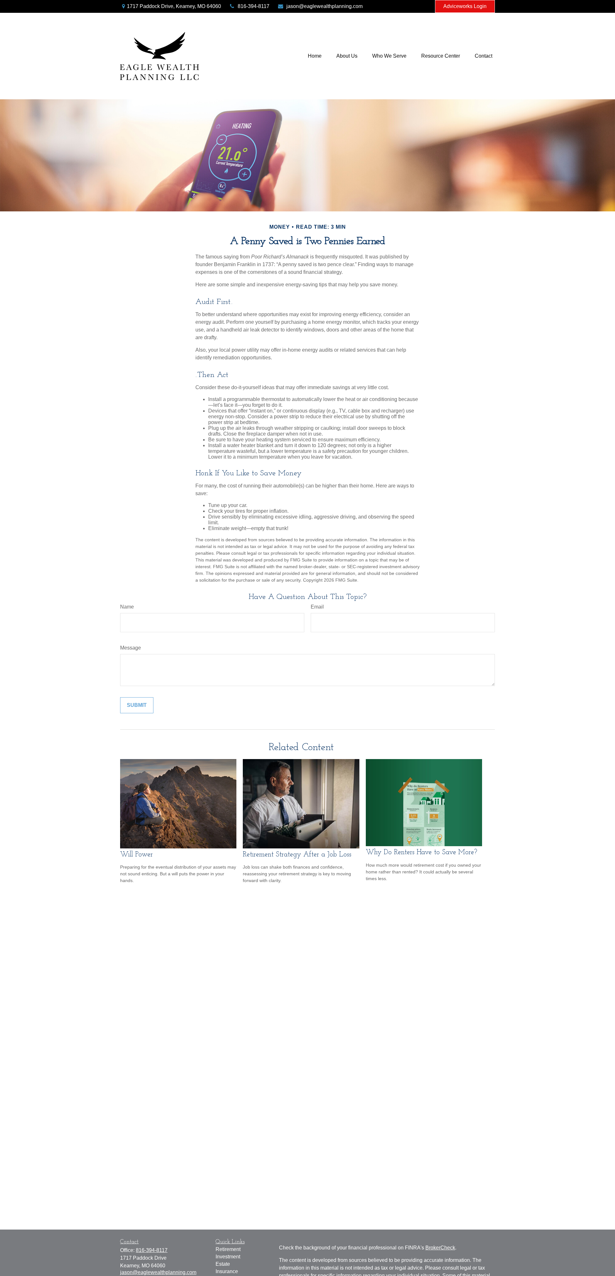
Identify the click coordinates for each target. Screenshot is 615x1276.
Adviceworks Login (465, 6)
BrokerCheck (440, 1247)
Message (130, 647)
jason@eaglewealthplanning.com (324, 6)
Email (317, 606)
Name (127, 606)
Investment (228, 1256)
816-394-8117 (253, 6)
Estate (223, 1264)
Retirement (228, 1249)
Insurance (227, 1271)
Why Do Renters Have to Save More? (421, 852)
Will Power (136, 854)
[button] (314, 56)
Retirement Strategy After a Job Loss (297, 854)
